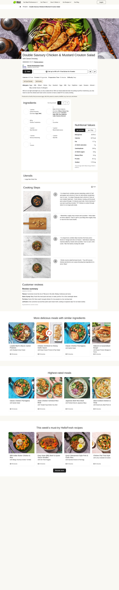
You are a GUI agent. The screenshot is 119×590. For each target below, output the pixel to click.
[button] (46, 102)
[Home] (20, 7)
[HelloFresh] (17, 2)
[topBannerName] (59, 13)
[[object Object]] (90, 71)
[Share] (94, 71)
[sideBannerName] (85, 109)
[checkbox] (23, 62)
